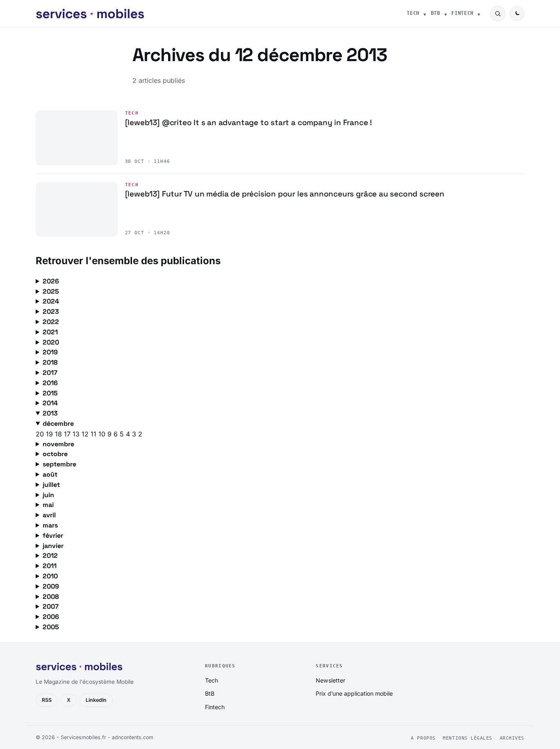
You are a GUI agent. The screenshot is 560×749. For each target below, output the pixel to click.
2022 (51, 321)
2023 (51, 311)
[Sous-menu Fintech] (479, 13)
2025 (51, 291)
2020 (51, 342)
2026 (51, 281)
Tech (413, 13)
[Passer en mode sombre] (517, 13)
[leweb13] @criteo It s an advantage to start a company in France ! (248, 122)
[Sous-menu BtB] (445, 13)
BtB (435, 13)
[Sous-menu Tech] (424, 13)
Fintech (462, 13)
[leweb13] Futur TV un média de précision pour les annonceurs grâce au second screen (284, 194)
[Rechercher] (497, 13)
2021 (50, 332)
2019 (50, 352)
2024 (51, 301)
